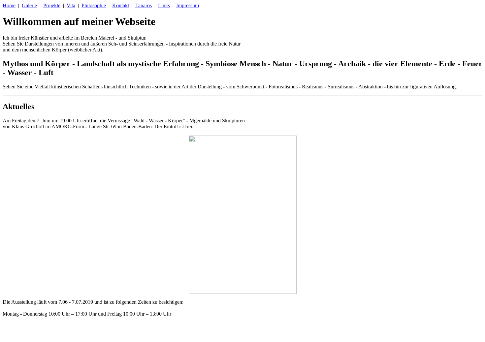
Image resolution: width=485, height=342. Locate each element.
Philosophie (93, 5)
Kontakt (120, 5)
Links (164, 5)
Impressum (187, 5)
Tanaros (143, 5)
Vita (71, 5)
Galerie (29, 5)
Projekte (51, 5)
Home (9, 5)
